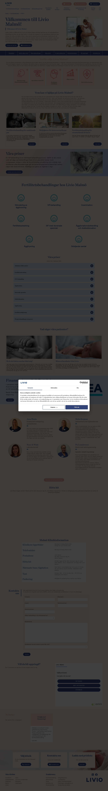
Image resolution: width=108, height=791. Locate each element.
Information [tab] (54, 388)
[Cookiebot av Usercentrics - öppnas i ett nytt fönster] (81, 383)
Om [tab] (78, 388)
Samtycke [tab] (30, 388)
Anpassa (52, 407)
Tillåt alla (76, 407)
